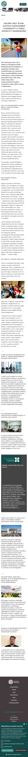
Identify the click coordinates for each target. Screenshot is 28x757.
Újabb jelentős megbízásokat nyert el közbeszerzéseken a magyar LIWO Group (13, 356)
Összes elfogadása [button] (7, 750)
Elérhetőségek (14, 695)
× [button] (26, 724)
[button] (14, 754)
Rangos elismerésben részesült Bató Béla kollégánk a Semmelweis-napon (14, 630)
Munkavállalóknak (14, 703)
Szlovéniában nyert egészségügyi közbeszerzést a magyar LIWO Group (13, 415)
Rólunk (14, 689)
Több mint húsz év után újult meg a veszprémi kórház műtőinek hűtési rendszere (13, 519)
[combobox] (24, 724)
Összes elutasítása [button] (21, 750)
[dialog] (14, 739)
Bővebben (18, 737)
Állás (14, 692)
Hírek (14, 697)
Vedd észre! (14, 700)
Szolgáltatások (14, 687)
